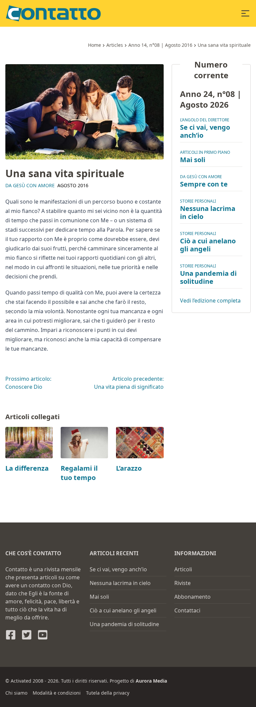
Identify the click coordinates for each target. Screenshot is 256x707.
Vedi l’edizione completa (210, 300)
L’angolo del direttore (204, 120)
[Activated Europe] (53, 13)
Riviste (182, 583)
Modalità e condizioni (57, 693)
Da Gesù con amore (30, 185)
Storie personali (198, 201)
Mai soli (192, 159)
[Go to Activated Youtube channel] (42, 634)
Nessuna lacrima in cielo (207, 212)
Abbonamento (192, 596)
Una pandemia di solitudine (208, 277)
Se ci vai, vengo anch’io (205, 131)
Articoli (183, 569)
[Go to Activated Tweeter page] (26, 634)
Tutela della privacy (107, 693)
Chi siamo (16, 693)
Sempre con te (204, 184)
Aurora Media (151, 681)
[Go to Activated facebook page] (10, 634)
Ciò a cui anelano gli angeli (208, 244)
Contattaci (187, 610)
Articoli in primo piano (205, 152)
